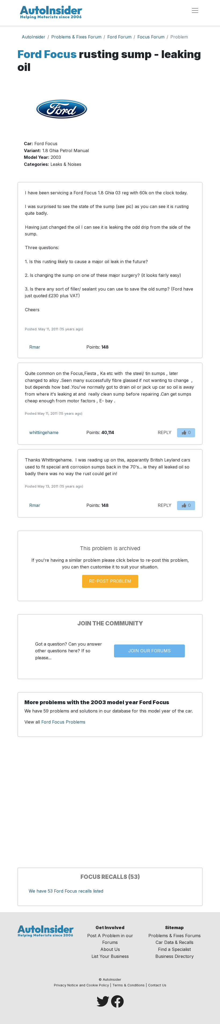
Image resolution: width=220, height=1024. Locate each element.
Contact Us (157, 985)
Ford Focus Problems (63, 722)
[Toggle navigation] (195, 10)
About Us (110, 949)
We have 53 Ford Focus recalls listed (66, 891)
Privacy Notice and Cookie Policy (81, 985)
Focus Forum (150, 37)
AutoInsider (33, 37)
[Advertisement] (158, 126)
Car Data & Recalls (174, 942)
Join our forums (149, 650)
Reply (164, 432)
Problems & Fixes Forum (76, 37)
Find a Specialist (174, 949)
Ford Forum (119, 37)
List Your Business (110, 956)
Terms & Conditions (128, 985)
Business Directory (174, 956)
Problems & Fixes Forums (174, 935)
